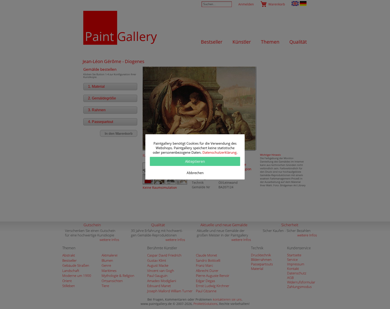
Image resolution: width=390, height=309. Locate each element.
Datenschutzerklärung (219, 152)
